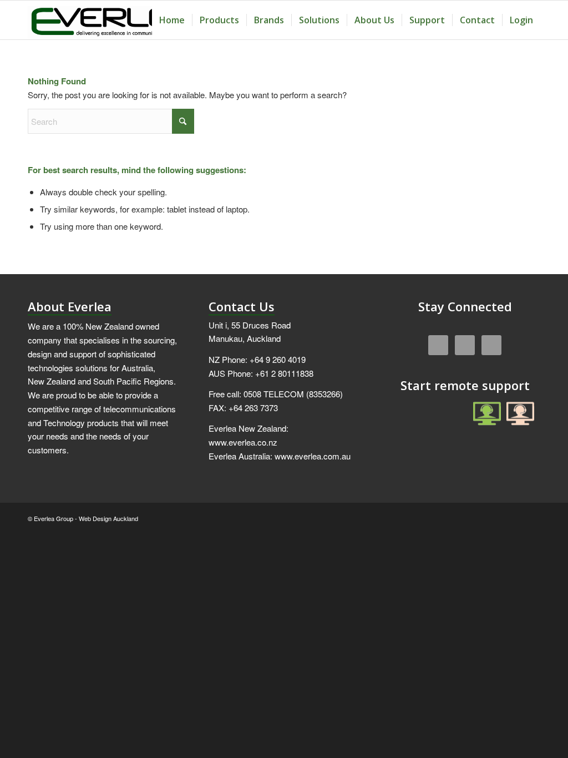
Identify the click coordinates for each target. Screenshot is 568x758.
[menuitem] (172, 20)
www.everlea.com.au (313, 456)
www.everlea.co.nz (243, 442)
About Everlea (69, 306)
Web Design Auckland (108, 518)
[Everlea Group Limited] (110, 20)
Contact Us (242, 306)
